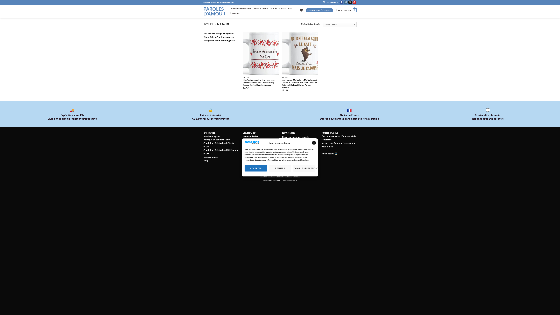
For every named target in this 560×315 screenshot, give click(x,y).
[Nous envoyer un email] (350, 2)
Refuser (280, 168)
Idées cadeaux (261, 8)
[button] (314, 143)
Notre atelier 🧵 (329, 153)
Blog (290, 8)
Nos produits (277, 8)
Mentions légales (211, 136)
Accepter (256, 168)
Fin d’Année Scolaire (241, 8)
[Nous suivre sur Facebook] (341, 2)
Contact (236, 13)
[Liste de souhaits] (301, 10)
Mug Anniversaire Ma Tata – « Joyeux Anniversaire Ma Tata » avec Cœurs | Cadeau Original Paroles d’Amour (258, 82)
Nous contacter (211, 157)
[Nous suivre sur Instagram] (346, 2)
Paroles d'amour (214, 11)
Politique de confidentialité (216, 139)
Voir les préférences (304, 168)
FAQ (205, 160)
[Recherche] (324, 2)
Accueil (208, 24)
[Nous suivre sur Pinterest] (354, 2)
